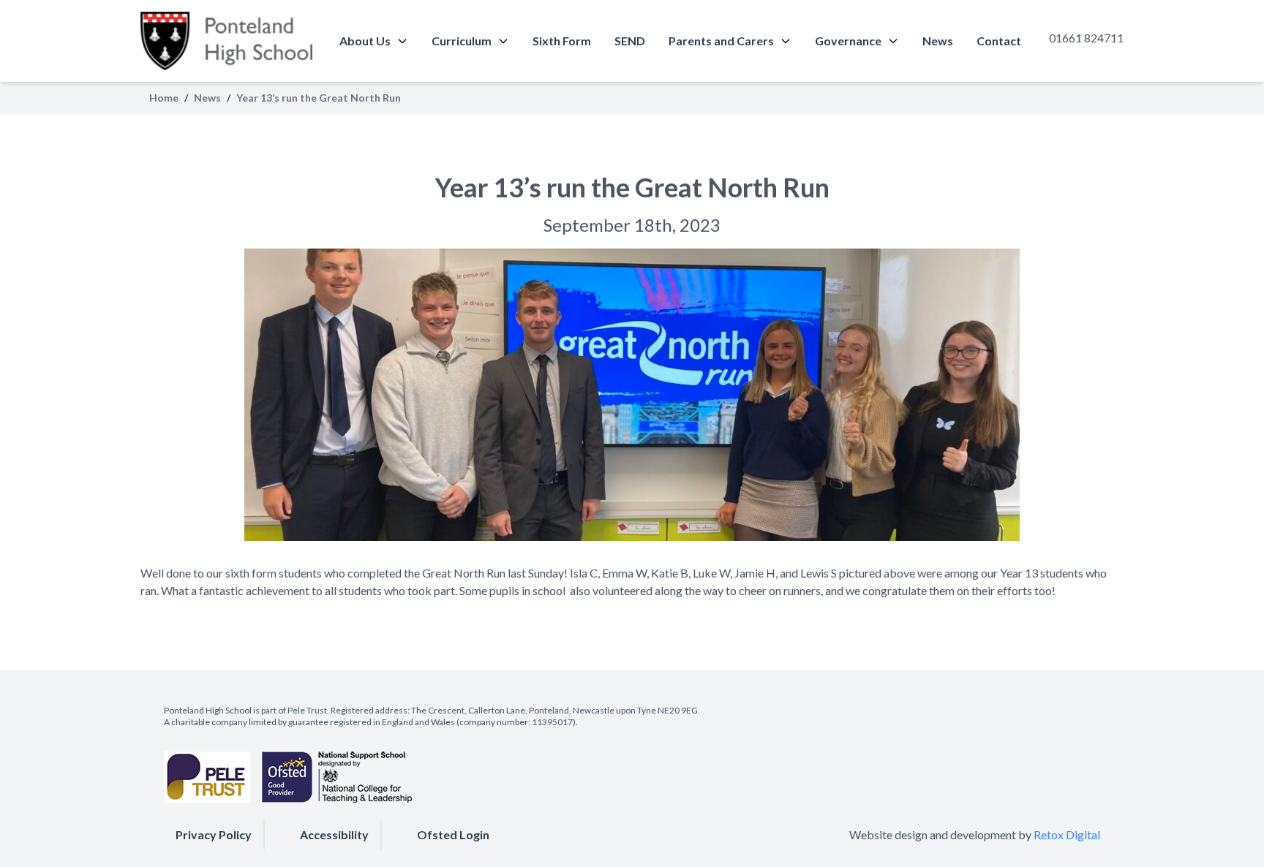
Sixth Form (562, 41)
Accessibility (334, 834)
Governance (848, 41)
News (937, 41)
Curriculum (462, 41)
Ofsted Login (453, 834)
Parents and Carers (721, 41)
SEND (629, 41)
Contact (999, 41)
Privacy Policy (214, 834)
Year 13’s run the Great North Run (632, 187)
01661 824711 (1086, 38)
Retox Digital (1067, 834)
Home (163, 97)
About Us (365, 41)
